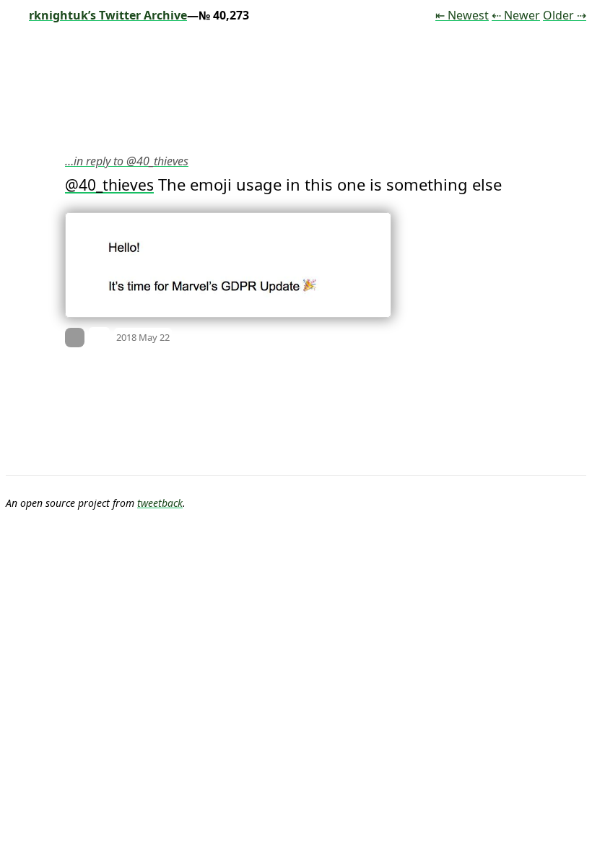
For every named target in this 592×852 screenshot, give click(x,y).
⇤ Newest (462, 15)
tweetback (160, 503)
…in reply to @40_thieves (126, 161)
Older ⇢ (564, 15)
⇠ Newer (516, 15)
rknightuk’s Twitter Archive (108, 15)
